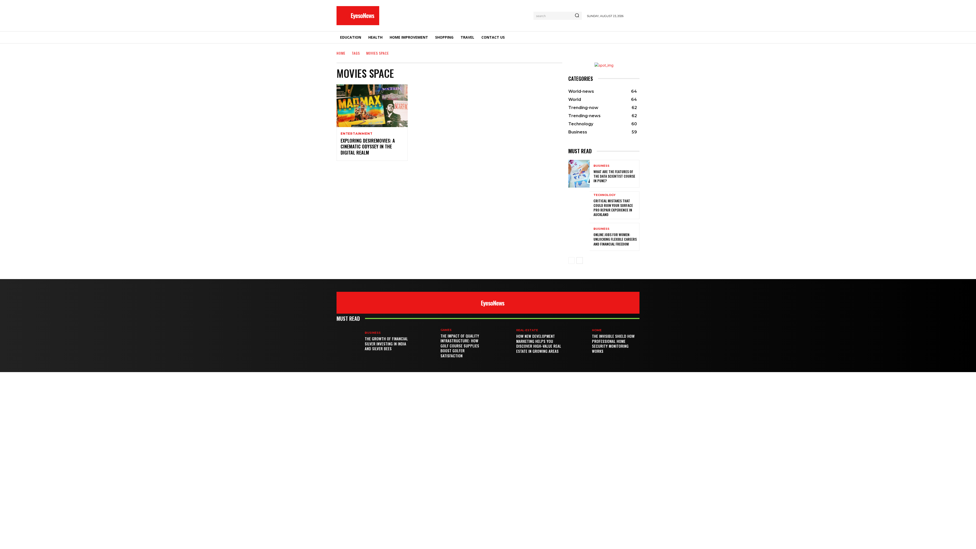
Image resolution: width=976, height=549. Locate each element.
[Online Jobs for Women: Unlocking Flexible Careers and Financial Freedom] (579, 237)
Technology (604, 195)
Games (446, 330)
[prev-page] (571, 260)
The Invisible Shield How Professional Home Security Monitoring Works (613, 343)
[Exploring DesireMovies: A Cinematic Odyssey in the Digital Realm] (372, 105)
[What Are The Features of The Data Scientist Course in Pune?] (579, 174)
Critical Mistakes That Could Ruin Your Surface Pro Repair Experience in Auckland (613, 207)
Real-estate (527, 330)
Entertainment (356, 133)
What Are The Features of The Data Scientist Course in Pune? (614, 176)
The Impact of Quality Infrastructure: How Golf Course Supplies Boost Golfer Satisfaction (459, 345)
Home (341, 53)
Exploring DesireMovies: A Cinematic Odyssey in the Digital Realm (368, 146)
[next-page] (579, 260)
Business (601, 165)
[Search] (577, 16)
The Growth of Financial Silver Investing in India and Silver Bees (386, 343)
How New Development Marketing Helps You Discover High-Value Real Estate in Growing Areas (538, 343)
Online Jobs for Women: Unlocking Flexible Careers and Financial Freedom (615, 239)
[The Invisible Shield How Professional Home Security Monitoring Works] (578, 341)
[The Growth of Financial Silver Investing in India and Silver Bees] (350, 341)
